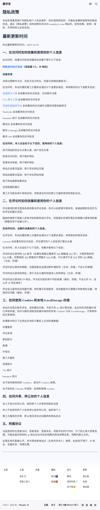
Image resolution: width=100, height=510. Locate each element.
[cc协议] (88, 505)
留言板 (86, 476)
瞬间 (69, 476)
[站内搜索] (96, 4)
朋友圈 (86, 487)
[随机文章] (90, 4)
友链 (85, 482)
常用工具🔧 (25, 482)
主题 (46, 505)
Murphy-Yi (24, 505)
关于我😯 (71, 487)
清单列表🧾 (72, 482)
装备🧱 (54, 482)
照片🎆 (54, 476)
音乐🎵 (23, 476)
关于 (53, 505)
